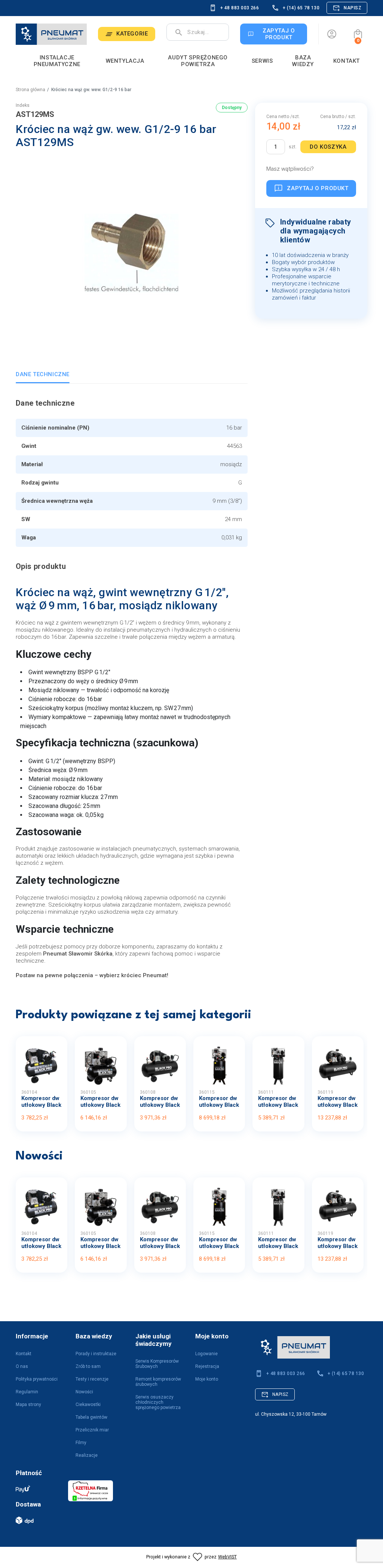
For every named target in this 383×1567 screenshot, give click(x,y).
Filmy (81, 1442)
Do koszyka (328, 146)
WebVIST (227, 1557)
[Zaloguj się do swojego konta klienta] (331, 34)
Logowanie (206, 1353)
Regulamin (27, 1391)
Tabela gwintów (91, 1417)
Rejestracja (207, 1366)
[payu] (38, 1488)
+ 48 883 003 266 (239, 7)
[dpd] (38, 1519)
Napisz (352, 7)
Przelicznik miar (92, 1430)
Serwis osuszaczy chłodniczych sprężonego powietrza (158, 1402)
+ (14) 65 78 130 (301, 7)
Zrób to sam (88, 1366)
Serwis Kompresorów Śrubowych (157, 1364)
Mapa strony (28, 1404)
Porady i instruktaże (96, 1353)
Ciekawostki (88, 1404)
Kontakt (23, 1353)
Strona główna (30, 89)
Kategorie (132, 33)
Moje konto (206, 1379)
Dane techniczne (43, 374)
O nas (22, 1366)
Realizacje (87, 1455)
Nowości (84, 1391)
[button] (358, 34)
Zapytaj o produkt (317, 188)
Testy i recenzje (92, 1379)
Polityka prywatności (37, 1379)
